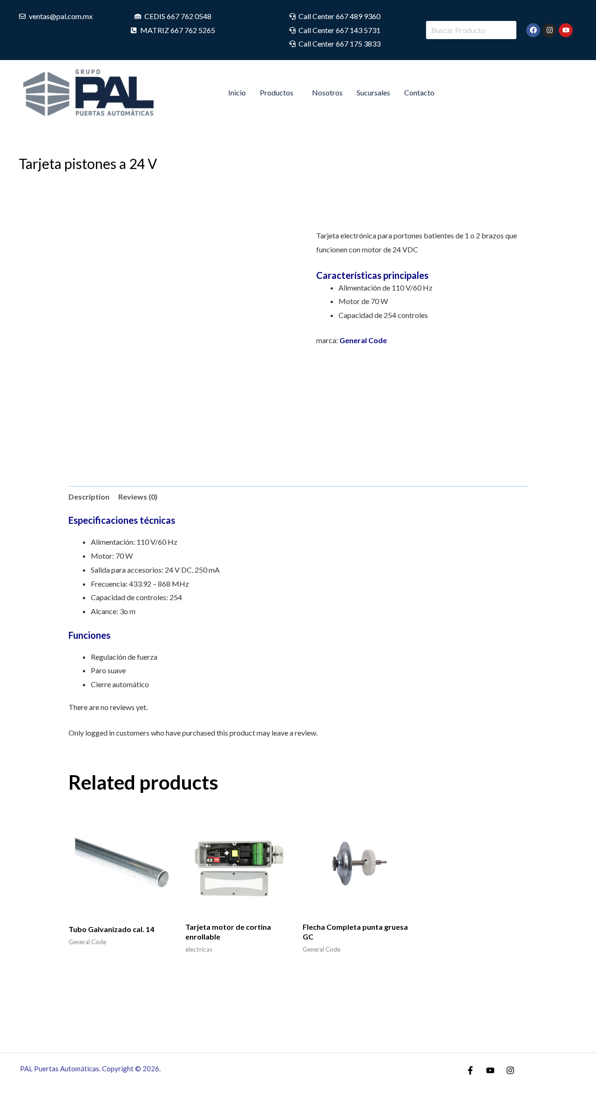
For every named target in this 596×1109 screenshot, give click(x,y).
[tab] (88, 496)
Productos (276, 92)
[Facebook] (470, 1070)
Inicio (237, 92)
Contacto (419, 92)
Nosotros (327, 92)
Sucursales (373, 92)
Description (88, 496)
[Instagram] (510, 1070)
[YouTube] (490, 1070)
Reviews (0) (137, 496)
